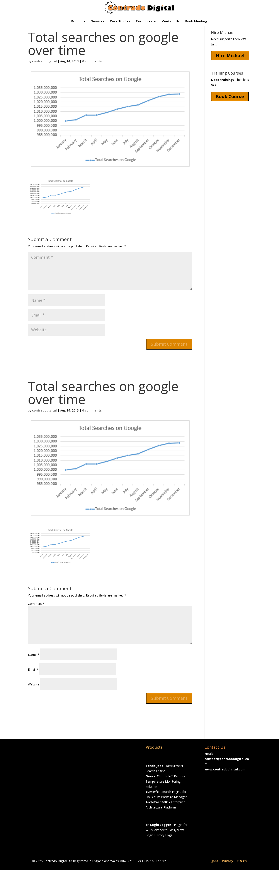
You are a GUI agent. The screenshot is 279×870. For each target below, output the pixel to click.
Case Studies (120, 21)
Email (33, 669)
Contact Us (171, 21)
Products (78, 21)
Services (97, 21)
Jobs (215, 861)
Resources (144, 21)
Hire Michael (230, 55)
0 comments (92, 61)
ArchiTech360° (157, 802)
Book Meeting (196, 21)
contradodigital (44, 61)
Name (33, 655)
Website (33, 684)
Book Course (230, 96)
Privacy (227, 861)
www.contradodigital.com (224, 769)
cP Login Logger (158, 825)
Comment (36, 604)
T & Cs (242, 861)
